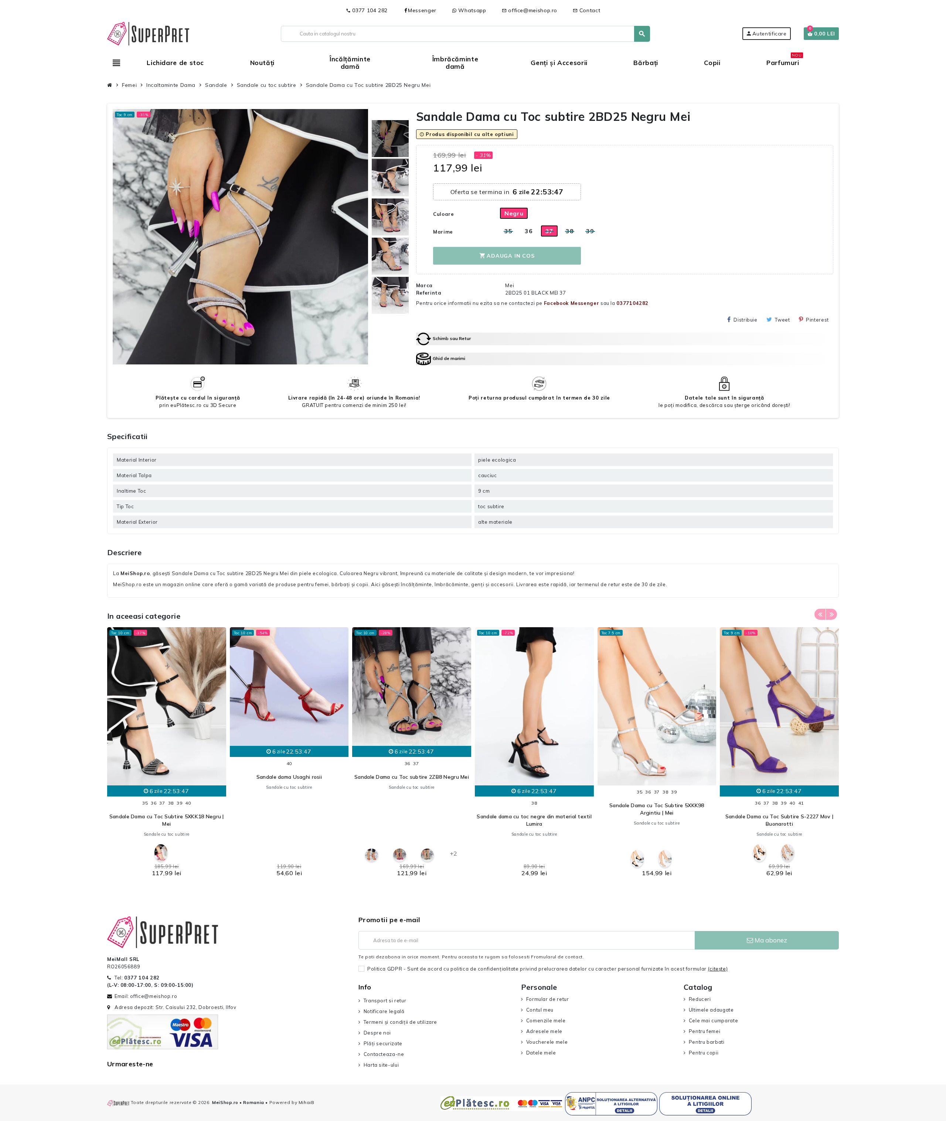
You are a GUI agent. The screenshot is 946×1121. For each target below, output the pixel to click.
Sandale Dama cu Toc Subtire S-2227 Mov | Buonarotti (779, 820)
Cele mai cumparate (713, 1020)
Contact (586, 10)
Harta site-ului (381, 1065)
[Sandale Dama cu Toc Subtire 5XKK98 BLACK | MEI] (637, 858)
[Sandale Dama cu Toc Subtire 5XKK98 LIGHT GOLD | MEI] (665, 858)
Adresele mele (544, 1031)
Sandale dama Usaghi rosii (289, 777)
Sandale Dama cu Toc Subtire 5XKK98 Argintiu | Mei (656, 809)
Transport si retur (385, 1000)
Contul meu (540, 1010)
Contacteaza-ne (384, 1054)
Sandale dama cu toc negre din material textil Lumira (534, 820)
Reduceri (700, 999)
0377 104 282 (367, 10)
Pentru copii (703, 1053)
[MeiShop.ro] (148, 33)
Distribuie (745, 320)
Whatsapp (471, 10)
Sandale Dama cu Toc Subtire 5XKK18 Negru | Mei (166, 820)
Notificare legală (384, 1011)
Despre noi (377, 1033)
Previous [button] (820, 614)
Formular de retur (547, 999)
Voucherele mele (547, 1042)
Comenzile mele (546, 1020)
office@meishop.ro (530, 10)
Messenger (422, 10)
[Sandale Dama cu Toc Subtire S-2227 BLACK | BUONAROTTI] (759, 852)
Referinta (429, 293)
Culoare (443, 214)
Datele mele (541, 1053)
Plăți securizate (383, 1043)
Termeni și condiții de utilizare (400, 1022)
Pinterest (817, 320)
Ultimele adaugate (711, 1010)
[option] (166, 754)
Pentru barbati (707, 1042)
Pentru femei (704, 1031)
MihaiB (306, 1102)
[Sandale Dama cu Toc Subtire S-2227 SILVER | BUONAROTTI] (787, 852)
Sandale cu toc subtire (167, 834)
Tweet (782, 320)
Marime (443, 232)
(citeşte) (718, 969)
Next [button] (831, 614)
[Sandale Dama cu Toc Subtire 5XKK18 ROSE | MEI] (161, 852)
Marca (424, 285)
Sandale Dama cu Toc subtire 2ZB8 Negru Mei (411, 777)
